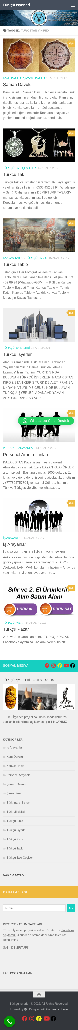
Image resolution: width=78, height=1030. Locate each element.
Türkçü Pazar (13, 622)
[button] (46, 421)
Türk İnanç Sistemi (19, 802)
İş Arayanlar (12, 537)
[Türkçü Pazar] (59, 665)
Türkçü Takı (14, 174)
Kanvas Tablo (13, 258)
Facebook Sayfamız (18, 973)
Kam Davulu (12, 78)
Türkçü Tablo (36, 258)
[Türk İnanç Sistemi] (72, 665)
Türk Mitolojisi (16, 811)
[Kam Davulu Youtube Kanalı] (66, 665)
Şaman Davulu (34, 78)
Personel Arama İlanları (25, 454)
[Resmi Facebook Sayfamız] (47, 665)
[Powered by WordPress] (25, 1009)
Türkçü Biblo (15, 821)
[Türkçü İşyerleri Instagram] (53, 665)
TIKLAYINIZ (59, 721)
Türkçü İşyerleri (16, 5)
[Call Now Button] (9, 1021)
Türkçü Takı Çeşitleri (20, 168)
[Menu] (73, 5)
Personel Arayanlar (19, 447)
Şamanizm (14, 793)
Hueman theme (59, 1009)
